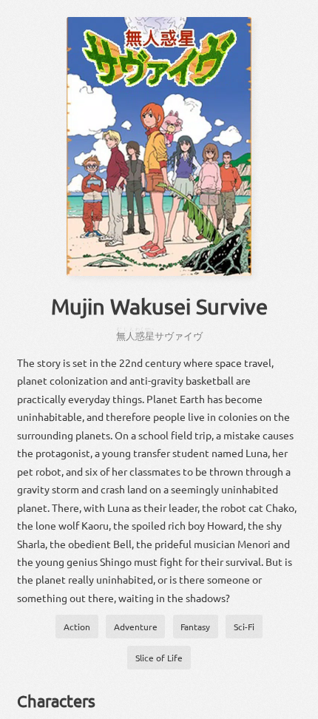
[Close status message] (296, 708)
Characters (56, 700)
